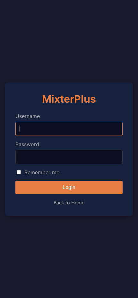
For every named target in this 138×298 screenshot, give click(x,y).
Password (27, 144)
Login (69, 187)
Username (27, 116)
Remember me (41, 172)
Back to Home (69, 202)
